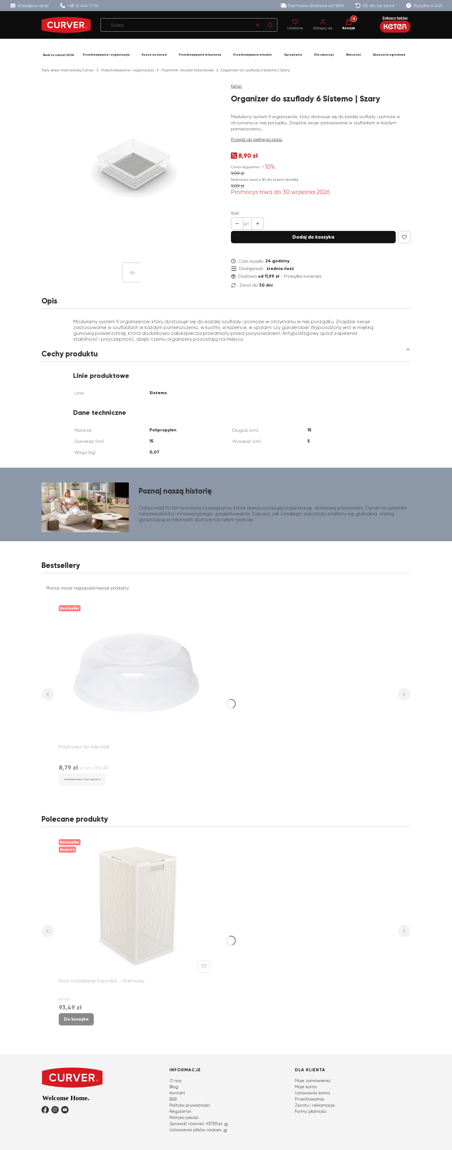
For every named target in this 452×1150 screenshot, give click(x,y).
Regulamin (180, 1111)
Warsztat (353, 55)
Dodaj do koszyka (313, 237)
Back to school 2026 (58, 55)
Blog (173, 1086)
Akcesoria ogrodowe (389, 55)
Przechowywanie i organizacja (106, 55)
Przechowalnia (309, 1098)
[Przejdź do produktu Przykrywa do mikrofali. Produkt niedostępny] (135, 672)
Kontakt (177, 1092)
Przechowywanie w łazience (200, 55)
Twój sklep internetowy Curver (68, 70)
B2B (172, 1098)
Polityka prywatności (189, 1105)
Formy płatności (311, 1111)
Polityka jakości (184, 1117)
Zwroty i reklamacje (315, 1105)
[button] (270, 25)
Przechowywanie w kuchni (252, 55)
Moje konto (306, 1086)
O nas (175, 1080)
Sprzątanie (293, 55)
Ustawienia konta (312, 1092)
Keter (236, 86)
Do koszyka (76, 1019)
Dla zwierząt (324, 55)
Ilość (235, 213)
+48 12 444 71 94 (82, 5)
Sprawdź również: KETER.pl (196, 1123)
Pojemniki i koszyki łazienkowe (187, 70)
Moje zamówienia (312, 1080)
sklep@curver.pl (33, 5)
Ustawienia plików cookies (196, 1129)
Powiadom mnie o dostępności (82, 779)
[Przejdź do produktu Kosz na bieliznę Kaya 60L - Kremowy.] (135, 906)
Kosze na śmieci (154, 55)
